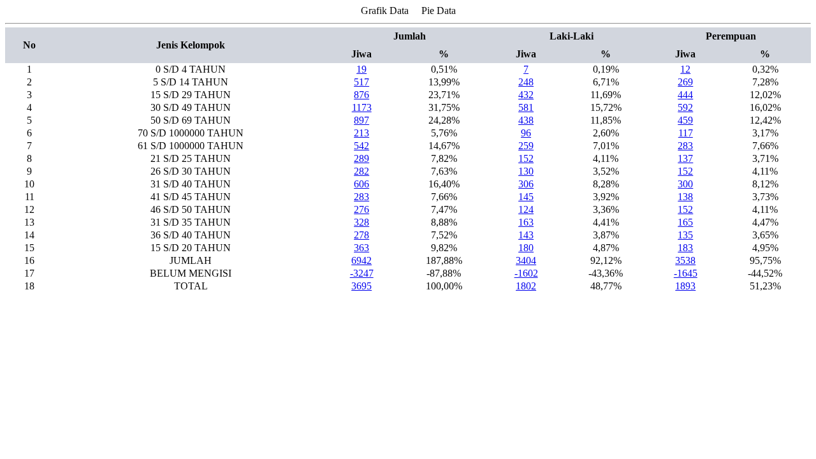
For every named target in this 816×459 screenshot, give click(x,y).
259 (526, 145)
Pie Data (438, 10)
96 (526, 132)
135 (685, 234)
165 (685, 222)
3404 (526, 260)
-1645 (685, 273)
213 (361, 132)
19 (361, 69)
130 (526, 171)
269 (685, 81)
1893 (685, 285)
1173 (362, 107)
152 (526, 158)
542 (361, 145)
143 (526, 234)
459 (685, 120)
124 (526, 209)
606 (361, 183)
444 (685, 94)
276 (361, 209)
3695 (361, 285)
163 (526, 222)
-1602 (526, 273)
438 (526, 120)
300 (685, 183)
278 (361, 234)
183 (685, 247)
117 (685, 132)
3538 (685, 260)
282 (361, 171)
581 (526, 107)
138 (685, 196)
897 (361, 120)
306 (526, 183)
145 (526, 196)
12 (685, 69)
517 (361, 81)
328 (361, 222)
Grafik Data (385, 10)
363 (361, 247)
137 (685, 158)
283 (685, 145)
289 (361, 158)
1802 (526, 285)
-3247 (362, 273)
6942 (361, 260)
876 (361, 94)
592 (685, 107)
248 (526, 81)
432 (526, 94)
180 (526, 247)
